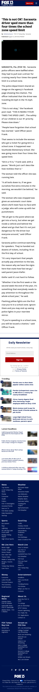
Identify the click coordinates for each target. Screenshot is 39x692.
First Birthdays (22, 537)
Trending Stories (23, 584)
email (27, 669)
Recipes (20, 535)
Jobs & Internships (24, 606)
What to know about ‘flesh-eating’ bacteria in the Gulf (12, 450)
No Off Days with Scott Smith (7, 531)
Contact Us (21, 618)
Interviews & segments (6, 631)
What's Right (6, 547)
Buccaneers (5, 523)
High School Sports (8, 539)
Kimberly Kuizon (8, 34)
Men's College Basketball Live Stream (23, 647)
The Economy (6, 585)
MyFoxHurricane (23, 508)
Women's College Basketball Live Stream (23, 653)
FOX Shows (21, 586)
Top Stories (5, 487)
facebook (12, 669)
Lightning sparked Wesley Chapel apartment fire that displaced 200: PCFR (12, 433)
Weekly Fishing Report (6, 535)
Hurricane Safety (23, 501)
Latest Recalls (6, 580)
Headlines (21, 577)
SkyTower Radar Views (23, 488)
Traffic (20, 523)
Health (4, 499)
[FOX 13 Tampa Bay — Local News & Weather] (7, 3)
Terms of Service (21, 371)
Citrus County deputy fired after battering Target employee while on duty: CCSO (24, 401)
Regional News (6, 597)
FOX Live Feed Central (22, 562)
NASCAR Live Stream (22, 638)
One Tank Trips (7, 555)
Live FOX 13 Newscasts (22, 551)
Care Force (5, 568)
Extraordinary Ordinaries (22, 531)
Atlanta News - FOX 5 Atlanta (8, 611)
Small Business (6, 587)
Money (5, 574)
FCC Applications (23, 615)
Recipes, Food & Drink (7, 563)
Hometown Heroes (24, 528)
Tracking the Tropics (22, 504)
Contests (21, 591)
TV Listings (21, 603)
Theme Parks (6, 557)
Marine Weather (23, 496)
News (4, 484)
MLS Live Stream (23, 659)
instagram (19, 669)
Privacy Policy (21, 369)
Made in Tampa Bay (8, 559)
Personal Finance (7, 582)
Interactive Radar (23, 492)
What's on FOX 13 (24, 589)
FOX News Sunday (8, 511)
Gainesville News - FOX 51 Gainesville (8, 606)
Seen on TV (5, 508)
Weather (22, 484)
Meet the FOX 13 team (23, 600)
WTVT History (22, 608)
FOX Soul (21, 559)
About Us (22, 596)
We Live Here (8, 544)
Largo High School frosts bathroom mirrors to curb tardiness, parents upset (22, 419)
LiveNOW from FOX (24, 554)
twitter (15, 669)
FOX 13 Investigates (8, 504)
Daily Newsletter (7, 513)
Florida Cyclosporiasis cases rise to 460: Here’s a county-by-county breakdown (25, 393)
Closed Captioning (24, 610)
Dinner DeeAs (6, 552)
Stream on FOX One (22, 623)
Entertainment (24, 574)
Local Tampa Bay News (7, 491)
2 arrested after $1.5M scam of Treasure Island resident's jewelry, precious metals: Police (13, 460)
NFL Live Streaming (24, 628)
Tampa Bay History (8, 566)
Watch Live (29, 3)
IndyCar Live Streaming (22, 642)
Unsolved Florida (7, 506)
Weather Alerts (23, 499)
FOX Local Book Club (23, 581)
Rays (3, 526)
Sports (5, 520)
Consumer (5, 496)
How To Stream (23, 547)
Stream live (5, 628)
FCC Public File (22, 613)
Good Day (22, 520)
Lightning (5, 528)
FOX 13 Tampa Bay (19, 34)
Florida (4, 494)
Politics (4, 501)
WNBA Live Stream (24, 657)
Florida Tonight (6, 550)
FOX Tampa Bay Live (23, 568)
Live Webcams (22, 494)
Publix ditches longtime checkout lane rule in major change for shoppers (14, 441)
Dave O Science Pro (24, 539)
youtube (23, 669)
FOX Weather (22, 510)
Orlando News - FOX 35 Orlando (7, 602)
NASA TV (21, 565)
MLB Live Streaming (24, 634)
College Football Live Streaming (23, 631)
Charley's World (23, 526)
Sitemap (4, 515)
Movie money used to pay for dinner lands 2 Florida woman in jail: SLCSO (25, 410)
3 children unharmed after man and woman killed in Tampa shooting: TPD (14, 468)
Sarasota (28, 34)
